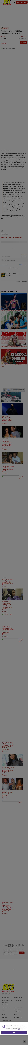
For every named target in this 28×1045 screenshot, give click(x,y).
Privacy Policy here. (19, 1029)
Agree (14, 1032)
